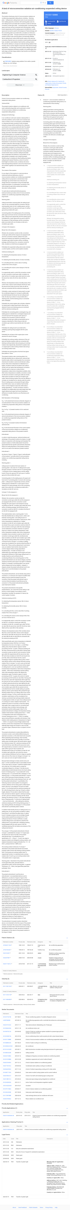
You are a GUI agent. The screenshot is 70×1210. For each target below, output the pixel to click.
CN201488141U (7, 1079)
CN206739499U (7, 1062)
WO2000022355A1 (8, 1046)
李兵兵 (60, 30)
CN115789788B (7, 1095)
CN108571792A (7, 1072)
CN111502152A (7, 986)
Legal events (48, 83)
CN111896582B (7, 999)
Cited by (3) (61, 81)
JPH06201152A (7, 945)
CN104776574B (7, 1017)
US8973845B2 (6, 1020)
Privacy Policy (48, 1207)
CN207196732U (7, 1066)
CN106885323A (7, 1042)
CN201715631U (7, 964)
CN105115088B (7, 1039)
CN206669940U (7, 1069)
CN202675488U (7, 1056)
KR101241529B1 (7, 1049)
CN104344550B (7, 1092)
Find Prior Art (62, 21)
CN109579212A (7, 1031)
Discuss (47, 89)
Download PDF (51, 21)
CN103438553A (7, 1082)
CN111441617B (7, 994)
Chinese (57, 28)
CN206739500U (7, 1098)
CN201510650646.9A (8, 1115)
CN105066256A (7, 1028)
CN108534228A (7, 1052)
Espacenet (55, 87)
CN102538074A (7, 1036)
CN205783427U (7, 1075)
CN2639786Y (6, 957)
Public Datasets (33, 1207)
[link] (20, 62)
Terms (41, 1207)
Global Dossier (63, 87)
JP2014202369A (7, 1085)
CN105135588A (7, 1059)
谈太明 (52, 30)
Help (56, 1207)
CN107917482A (7, 1089)
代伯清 (56, 30)
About (14, 1207)
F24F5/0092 (8, 61)
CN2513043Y (6, 953)
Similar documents (57, 83)
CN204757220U (7, 1025)
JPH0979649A (7, 950)
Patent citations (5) (53, 81)
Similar (49, 23)
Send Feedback (22, 1207)
